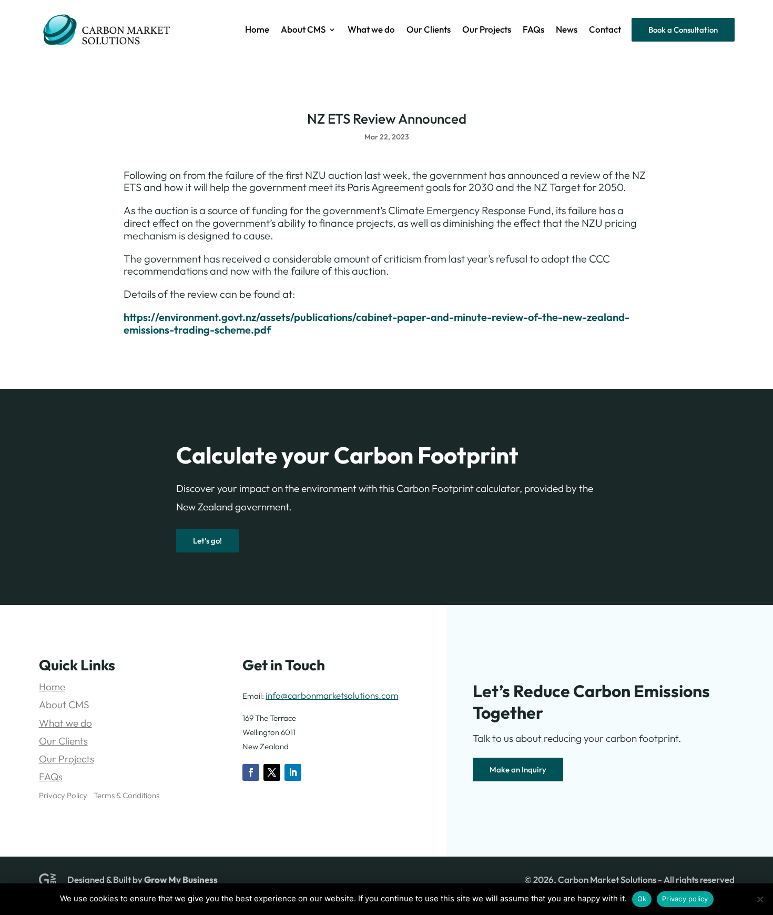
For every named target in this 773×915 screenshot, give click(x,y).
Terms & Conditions (126, 795)
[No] (760, 899)
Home (257, 30)
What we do (371, 30)
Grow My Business (181, 879)
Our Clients (428, 30)
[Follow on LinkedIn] (292, 772)
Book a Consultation (683, 30)
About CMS (303, 30)
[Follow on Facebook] (250, 772)
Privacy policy (685, 898)
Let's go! (207, 541)
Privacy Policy (63, 795)
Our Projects (486, 30)
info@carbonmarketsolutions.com (332, 695)
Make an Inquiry (518, 770)
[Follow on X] (271, 772)
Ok (642, 898)
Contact (605, 30)
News (566, 30)
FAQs (533, 30)
